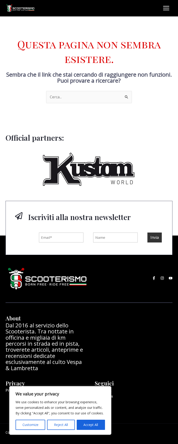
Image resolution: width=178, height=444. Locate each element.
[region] (60, 410)
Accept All (90, 424)
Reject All (61, 424)
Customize (30, 424)
